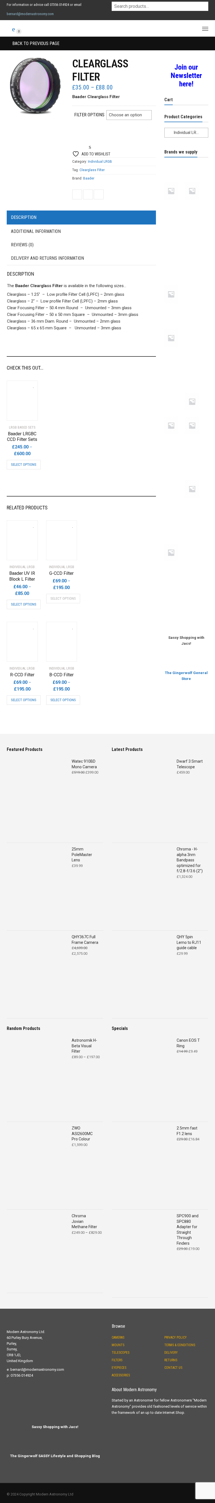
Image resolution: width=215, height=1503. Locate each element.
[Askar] (196, 181)
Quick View (22, 413)
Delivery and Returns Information (47, 258)
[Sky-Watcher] (175, 503)
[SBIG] (175, 479)
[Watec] (175, 606)
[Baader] (196, 205)
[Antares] (196, 161)
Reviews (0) (22, 244)
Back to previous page (35, 43)
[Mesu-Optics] (196, 328)
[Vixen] (196, 586)
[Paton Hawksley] (175, 416)
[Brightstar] (175, 225)
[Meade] (175, 328)
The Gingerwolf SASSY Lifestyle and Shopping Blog (55, 1456)
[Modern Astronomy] (196, 352)
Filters (117, 1360)
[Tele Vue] (175, 543)
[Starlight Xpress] (175, 523)
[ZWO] (196, 606)
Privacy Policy (175, 1337)
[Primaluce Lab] (175, 439)
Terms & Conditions (179, 1345)
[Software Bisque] (196, 503)
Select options (23, 464)
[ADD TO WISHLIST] (30, 384)
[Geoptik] (175, 264)
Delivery (171, 1353)
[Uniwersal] (175, 586)
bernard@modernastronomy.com (30, 14)
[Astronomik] (175, 205)
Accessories (121, 1375)
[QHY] (175, 459)
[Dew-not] (196, 245)
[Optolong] (196, 392)
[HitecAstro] (175, 308)
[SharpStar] (196, 479)
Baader (88, 178)
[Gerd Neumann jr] (175, 284)
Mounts (118, 1345)
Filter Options (89, 114)
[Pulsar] (196, 439)
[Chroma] (175, 245)
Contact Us (173, 1368)
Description (23, 217)
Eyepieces (119, 1368)
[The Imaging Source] (196, 567)
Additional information (36, 231)
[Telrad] (175, 567)
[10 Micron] (175, 161)
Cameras (118, 1337)
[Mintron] (175, 352)
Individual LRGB (100, 162)
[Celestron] (196, 225)
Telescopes (120, 1353)
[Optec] (175, 392)
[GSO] (196, 284)
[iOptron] (196, 308)
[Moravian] (175, 372)
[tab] (81, 218)
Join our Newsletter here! (186, 75)
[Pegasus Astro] (196, 416)
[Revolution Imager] (196, 459)
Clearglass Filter (92, 170)
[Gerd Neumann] (196, 264)
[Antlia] (175, 181)
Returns (170, 1360)
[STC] (196, 523)
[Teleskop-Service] (196, 543)
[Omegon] (196, 372)
